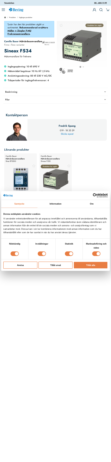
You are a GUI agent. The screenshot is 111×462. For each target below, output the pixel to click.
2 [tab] (83, 66)
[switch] (42, 253)
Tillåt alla (90, 265)
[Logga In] (94, 10)
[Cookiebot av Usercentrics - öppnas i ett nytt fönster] (95, 195)
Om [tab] (92, 204)
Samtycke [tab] (19, 204)
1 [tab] (80, 66)
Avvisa (20, 265)
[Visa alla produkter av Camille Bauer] (48, 43)
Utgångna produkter (25, 17)
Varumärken (9, 3)
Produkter (12, 17)
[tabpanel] (82, 46)
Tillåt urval (55, 265)
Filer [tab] (7, 99)
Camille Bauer (11, 41)
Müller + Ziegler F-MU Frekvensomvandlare (19, 32)
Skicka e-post (67, 133)
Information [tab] (55, 204)
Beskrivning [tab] (11, 91)
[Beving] (16, 10)
